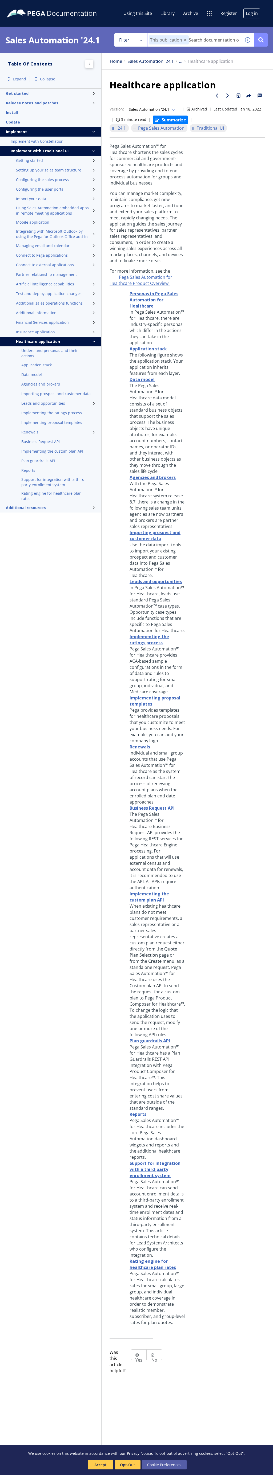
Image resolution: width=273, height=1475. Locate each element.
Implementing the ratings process (51, 412)
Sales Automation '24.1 (150, 61)
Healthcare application (38, 341)
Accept (100, 1464)
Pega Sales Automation (161, 128)
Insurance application (35, 331)
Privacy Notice (139, 1453)
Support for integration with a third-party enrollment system (53, 482)
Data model (31, 374)
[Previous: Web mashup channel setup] (217, 95)
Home (116, 61)
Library (167, 13)
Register (228, 13)
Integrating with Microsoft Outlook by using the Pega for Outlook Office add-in (52, 234)
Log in (252, 13)
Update (13, 122)
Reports (28, 470)
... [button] (180, 61)
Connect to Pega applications (42, 255)
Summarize (174, 120)
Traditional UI (210, 128)
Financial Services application (42, 322)
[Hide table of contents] (89, 64)
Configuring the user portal (40, 189)
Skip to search (64, 6)
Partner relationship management (46, 274)
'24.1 (121, 128)
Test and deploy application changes (49, 293)
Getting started (29, 160)
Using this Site (137, 13)
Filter (124, 40)
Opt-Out (127, 1464)
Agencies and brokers (40, 384)
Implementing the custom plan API (52, 451)
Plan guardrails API (38, 460)
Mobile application (32, 222)
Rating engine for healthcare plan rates (51, 496)
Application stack (36, 364)
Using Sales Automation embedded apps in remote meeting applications (52, 210)
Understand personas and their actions (49, 353)
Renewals (29, 432)
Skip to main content (24, 6)
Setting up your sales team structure (48, 170)
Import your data (31, 198)
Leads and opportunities (43, 403)
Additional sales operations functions (49, 303)
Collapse (47, 78)
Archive (190, 13)
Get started (17, 93)
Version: (117, 109)
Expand (19, 78)
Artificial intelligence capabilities (45, 283)
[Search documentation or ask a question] (261, 40)
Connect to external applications (45, 264)
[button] (185, 40)
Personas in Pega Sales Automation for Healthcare (154, 300)
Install (12, 112)
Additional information (36, 312)
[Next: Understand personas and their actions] (227, 95)
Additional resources (26, 507)
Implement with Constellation (37, 141)
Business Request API (40, 441)
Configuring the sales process (42, 179)
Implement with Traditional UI (40, 150)
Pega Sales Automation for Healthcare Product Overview (141, 280)
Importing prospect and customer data (56, 393)
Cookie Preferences (164, 1464)
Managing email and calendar (43, 245)
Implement (16, 131)
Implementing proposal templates (51, 422)
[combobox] (194, 40)
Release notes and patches (32, 102)
